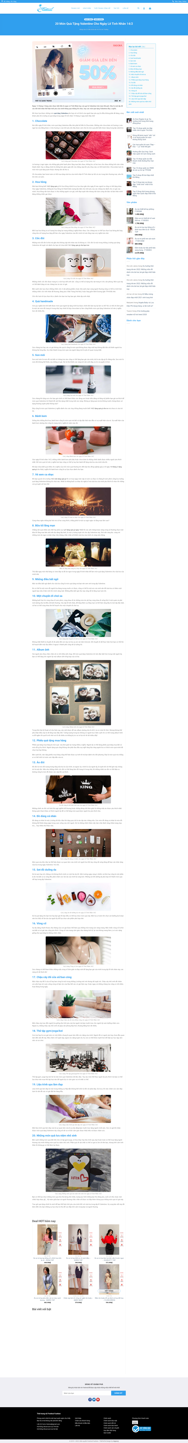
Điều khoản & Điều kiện (82, 1423)
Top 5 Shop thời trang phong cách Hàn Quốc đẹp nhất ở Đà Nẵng (144, 193)
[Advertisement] (78, 1340)
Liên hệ (125, 8)
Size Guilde (107, 1433)
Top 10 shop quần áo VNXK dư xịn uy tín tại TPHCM (143, 169)
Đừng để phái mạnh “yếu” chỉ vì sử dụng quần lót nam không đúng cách (144, 137)
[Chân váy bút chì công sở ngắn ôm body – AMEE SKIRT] (78, 1279)
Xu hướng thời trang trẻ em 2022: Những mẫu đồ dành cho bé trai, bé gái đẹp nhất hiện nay (141, 270)
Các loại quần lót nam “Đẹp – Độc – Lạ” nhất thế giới (144, 146)
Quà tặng (88, 19)
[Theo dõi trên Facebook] (90, 1399)
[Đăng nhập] (144, 8)
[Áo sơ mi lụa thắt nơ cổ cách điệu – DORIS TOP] (78, 1239)
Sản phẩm (87, 8)
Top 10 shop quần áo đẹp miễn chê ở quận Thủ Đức (142, 129)
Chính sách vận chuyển (111, 1428)
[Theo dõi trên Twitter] (94, 1399)
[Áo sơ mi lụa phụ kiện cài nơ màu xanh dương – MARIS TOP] (47, 1279)
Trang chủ (75, 8)
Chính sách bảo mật (110, 1421)
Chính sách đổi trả (110, 1423)
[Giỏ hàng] (150, 8)
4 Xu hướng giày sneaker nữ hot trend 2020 (138, 313)
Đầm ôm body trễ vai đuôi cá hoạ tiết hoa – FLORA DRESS (109, 1299)
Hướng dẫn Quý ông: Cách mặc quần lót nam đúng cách (144, 153)
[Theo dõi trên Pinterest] (98, 1399)
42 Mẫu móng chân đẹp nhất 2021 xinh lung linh (140, 296)
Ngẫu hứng (99, 19)
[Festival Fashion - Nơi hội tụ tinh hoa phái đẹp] (45, 8)
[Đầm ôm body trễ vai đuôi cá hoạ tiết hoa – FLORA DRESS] (109, 1279)
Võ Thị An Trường (102, 29)
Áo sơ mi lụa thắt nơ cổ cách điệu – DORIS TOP (78, 1259)
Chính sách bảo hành (111, 1425)
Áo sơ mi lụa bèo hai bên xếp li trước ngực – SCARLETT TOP (109, 1259)
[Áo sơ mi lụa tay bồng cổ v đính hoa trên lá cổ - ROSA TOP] (47, 1239)
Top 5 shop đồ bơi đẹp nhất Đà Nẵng (143, 176)
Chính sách (107, 1418)
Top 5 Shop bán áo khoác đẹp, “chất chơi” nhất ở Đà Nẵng (143, 184)
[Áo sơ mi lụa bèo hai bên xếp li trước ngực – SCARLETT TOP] (109, 1239)
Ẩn (143, 47)
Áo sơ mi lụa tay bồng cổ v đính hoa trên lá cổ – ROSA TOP (47, 1259)
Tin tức (116, 8)
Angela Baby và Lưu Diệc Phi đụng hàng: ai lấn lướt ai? (140, 304)
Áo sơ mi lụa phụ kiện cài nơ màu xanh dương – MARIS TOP (47, 1299)
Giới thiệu (78, 1418)
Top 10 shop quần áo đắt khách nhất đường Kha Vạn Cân (143, 161)
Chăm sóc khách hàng (82, 1421)
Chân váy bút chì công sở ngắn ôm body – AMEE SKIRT (78, 1299)
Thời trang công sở (102, 8)
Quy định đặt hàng (110, 1430)
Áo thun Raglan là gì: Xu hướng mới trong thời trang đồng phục (143, 121)
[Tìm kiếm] (138, 8)
